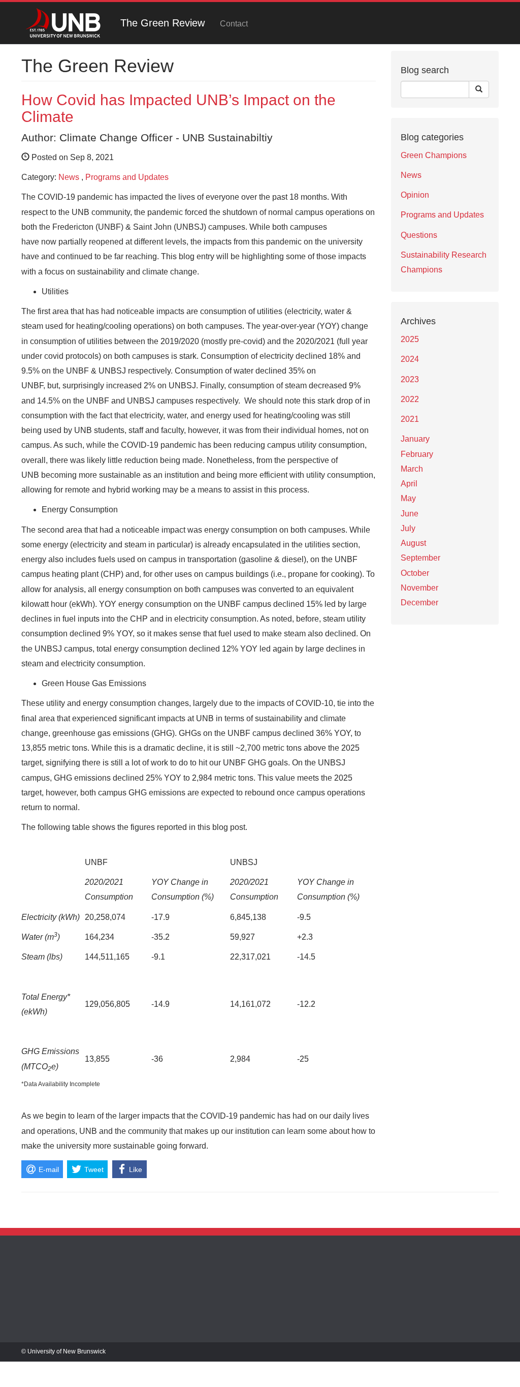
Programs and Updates (127, 177)
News (68, 177)
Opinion (415, 195)
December (419, 602)
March (412, 469)
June (409, 513)
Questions (419, 235)
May (408, 498)
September (420, 557)
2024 (410, 359)
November (419, 587)
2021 (410, 419)
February (417, 454)
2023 (410, 379)
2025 (410, 339)
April (409, 483)
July (408, 528)
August (413, 543)
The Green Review (162, 22)
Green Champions (434, 155)
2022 (410, 399)
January (415, 439)
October (415, 573)
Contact (234, 23)
